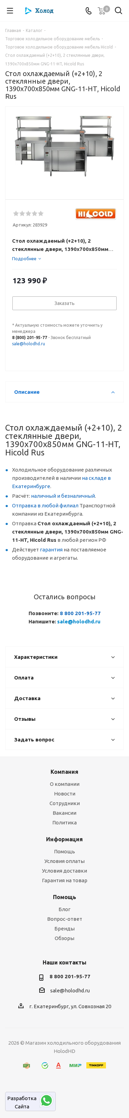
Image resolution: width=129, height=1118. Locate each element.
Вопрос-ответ (64, 919)
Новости (64, 794)
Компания (64, 772)
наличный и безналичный (63, 496)
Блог (64, 909)
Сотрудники (65, 803)
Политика (64, 822)
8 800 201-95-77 (80, 613)
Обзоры (64, 938)
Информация (64, 839)
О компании (64, 784)
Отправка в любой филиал (45, 505)
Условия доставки (64, 871)
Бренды (64, 928)
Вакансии (64, 813)
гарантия (51, 549)
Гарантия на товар (64, 880)
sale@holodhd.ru (28, 343)
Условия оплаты (64, 861)
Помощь (64, 851)
